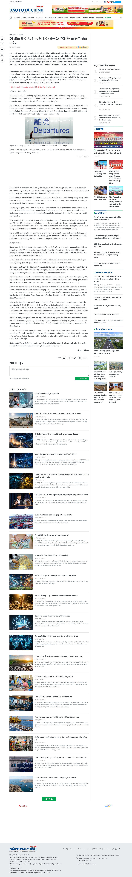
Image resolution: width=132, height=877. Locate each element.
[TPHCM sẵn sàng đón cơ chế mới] (100, 190)
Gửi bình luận (82, 378)
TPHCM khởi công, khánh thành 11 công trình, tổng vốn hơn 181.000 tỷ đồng (115, 177)
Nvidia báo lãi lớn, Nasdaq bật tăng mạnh (107, 307)
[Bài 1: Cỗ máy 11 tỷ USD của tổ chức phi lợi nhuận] (21, 602)
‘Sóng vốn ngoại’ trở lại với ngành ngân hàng (107, 264)
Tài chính (39, 18)
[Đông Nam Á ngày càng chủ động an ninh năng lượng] (21, 663)
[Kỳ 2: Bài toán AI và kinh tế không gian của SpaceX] (21, 440)
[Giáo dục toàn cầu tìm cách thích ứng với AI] (21, 683)
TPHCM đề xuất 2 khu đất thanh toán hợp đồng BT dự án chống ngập (110, 117)
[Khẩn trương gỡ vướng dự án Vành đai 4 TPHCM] (108, 340)
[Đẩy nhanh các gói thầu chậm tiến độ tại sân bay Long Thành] (100, 365)
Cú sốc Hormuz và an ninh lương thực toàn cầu (55, 778)
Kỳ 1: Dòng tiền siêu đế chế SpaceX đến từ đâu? (55, 454)
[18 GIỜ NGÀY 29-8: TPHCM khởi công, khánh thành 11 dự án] (108, 140)
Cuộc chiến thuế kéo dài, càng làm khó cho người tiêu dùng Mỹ (61, 738)
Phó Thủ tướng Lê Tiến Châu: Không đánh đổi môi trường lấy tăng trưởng (115, 201)
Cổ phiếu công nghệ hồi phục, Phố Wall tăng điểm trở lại (110, 104)
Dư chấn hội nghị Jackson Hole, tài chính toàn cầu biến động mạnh (107, 279)
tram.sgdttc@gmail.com (115, 849)
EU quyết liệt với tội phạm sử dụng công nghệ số (56, 636)
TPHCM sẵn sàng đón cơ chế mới (100, 198)
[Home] (10, 17)
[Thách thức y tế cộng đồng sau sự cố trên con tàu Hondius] (21, 764)
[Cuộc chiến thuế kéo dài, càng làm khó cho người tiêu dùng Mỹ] (21, 743)
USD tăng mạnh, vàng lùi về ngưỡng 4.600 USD (108, 245)
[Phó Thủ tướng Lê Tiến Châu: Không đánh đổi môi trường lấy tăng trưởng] (116, 190)
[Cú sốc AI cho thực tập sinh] (21, 400)
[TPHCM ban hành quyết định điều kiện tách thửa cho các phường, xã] (100, 386)
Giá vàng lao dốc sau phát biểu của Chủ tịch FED (107, 218)
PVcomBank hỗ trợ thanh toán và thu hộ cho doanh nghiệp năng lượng (109, 91)
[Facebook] (105, 2)
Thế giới (108, 18)
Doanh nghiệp (88, 18)
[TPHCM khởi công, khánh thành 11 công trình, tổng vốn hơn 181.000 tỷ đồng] (116, 164)
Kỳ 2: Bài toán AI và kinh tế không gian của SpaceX (57, 434)
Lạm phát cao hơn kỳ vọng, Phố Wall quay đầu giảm (108, 321)
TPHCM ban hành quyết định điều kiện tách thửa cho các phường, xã (100, 397)
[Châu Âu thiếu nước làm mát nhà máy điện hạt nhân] (21, 420)
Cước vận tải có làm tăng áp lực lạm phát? (53, 515)
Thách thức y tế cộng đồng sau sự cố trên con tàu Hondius (60, 757)
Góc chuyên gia (27, 18)
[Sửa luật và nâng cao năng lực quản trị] (116, 365)
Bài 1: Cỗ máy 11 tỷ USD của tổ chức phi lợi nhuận (56, 596)
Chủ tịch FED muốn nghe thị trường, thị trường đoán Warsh (61, 495)
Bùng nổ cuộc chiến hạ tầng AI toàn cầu (52, 616)
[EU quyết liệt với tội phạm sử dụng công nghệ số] (21, 642)
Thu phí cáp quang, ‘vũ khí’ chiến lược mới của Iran (57, 717)
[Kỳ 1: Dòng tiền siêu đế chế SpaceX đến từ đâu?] (21, 460)
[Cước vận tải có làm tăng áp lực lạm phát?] (21, 521)
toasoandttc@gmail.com (88, 864)
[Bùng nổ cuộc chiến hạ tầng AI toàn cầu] (21, 622)
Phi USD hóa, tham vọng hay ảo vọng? (52, 535)
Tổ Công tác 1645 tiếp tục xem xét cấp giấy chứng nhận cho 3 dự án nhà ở (115, 397)
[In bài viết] (85, 358)
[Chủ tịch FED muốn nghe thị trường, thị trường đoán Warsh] (21, 501)
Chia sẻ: (58, 358)
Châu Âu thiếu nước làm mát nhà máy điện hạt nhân (58, 414)
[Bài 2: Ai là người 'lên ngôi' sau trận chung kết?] (21, 582)
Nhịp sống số (62, 18)
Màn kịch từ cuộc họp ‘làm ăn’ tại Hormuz (53, 697)
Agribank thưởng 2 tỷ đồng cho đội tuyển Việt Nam (110, 79)
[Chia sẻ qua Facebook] (69, 358)
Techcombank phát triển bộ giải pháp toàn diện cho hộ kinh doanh (107, 237)
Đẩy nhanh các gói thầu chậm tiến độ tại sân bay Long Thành (100, 375)
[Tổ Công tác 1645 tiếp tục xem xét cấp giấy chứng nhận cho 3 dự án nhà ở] (116, 386)
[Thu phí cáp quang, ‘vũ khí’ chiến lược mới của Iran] (21, 723)
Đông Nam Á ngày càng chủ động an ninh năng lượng (58, 656)
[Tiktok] (111, 2)
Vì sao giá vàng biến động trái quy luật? (52, 555)
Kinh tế (17, 18)
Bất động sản (75, 18)
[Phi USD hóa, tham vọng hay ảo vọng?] (21, 541)
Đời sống (99, 18)
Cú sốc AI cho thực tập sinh (47, 394)
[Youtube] (108, 2)
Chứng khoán (50, 18)
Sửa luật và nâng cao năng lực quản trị (115, 374)
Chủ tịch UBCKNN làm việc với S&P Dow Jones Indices (107, 298)
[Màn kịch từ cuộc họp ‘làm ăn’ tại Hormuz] (21, 703)
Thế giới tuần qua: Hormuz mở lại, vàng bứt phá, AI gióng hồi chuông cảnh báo (62, 475)
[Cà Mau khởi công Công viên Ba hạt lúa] (100, 164)
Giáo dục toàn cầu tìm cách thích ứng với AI (54, 676)
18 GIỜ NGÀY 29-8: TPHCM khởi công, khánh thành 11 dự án (108, 151)
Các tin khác (18, 389)
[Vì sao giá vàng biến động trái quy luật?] (21, 562)
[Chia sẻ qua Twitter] (74, 358)
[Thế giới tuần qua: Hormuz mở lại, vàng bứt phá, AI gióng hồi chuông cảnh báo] (21, 481)
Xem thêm (49, 799)
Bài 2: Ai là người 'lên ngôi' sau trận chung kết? (55, 575)
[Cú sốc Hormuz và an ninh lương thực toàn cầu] (21, 784)
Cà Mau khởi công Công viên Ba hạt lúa (100, 174)
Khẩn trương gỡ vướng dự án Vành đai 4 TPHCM (106, 352)
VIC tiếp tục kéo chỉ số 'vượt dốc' (106, 314)
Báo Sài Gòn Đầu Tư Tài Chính (26, 10)
